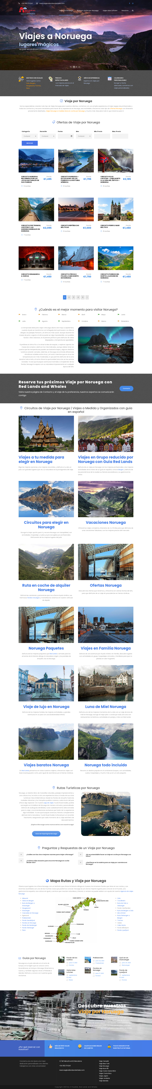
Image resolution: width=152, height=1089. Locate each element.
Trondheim (121, 901)
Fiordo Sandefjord (28, 920)
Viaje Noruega (104, 1066)
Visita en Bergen (28, 901)
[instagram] (132, 3)
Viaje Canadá (104, 1061)
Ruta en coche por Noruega (88, 10)
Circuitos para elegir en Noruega (46, 525)
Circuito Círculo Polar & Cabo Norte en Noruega (70, 276)
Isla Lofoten (121, 913)
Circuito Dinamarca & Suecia (30, 275)
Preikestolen (26, 918)
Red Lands (53, 654)
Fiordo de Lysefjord (123, 971)
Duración (43, 131)
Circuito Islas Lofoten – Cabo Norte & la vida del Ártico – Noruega (110, 179)
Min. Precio (98, 131)
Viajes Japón (103, 1076)
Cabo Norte (121, 925)
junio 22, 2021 (100, 961)
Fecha (60, 131)
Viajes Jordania (104, 1078)
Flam (28, 88)
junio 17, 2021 (73, 963)
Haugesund (30, 86)
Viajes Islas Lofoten (110, 10)
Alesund (25, 898)
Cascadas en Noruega (30, 913)
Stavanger (26, 911)
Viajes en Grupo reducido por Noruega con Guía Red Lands (105, 459)
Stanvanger (126, 965)
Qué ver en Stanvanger (124, 959)
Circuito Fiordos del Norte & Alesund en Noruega (110, 276)
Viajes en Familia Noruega (106, 648)
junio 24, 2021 (126, 963)
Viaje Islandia (103, 1081)
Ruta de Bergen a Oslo (125, 911)
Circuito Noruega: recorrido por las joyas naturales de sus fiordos (30, 179)
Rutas (71, 980)
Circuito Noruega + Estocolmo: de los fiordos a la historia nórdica (70, 179)
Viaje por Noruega (66, 10)
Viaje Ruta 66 (103, 1068)
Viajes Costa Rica (105, 1073)
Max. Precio (116, 131)
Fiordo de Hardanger (29, 925)
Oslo (119, 898)
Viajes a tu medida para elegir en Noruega (41, 459)
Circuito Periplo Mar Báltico (110, 226)
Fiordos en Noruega (29, 923)
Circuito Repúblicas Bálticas (70, 226)
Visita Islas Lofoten (70, 971)
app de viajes (49, 803)
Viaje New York (104, 1064)
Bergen (120, 470)
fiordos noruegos (33, 598)
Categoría (26, 131)
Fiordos (71, 965)
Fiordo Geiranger (28, 928)
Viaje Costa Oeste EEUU (107, 1071)
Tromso (120, 920)
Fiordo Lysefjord (123, 930)
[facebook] (129, 3)
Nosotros (125, 10)
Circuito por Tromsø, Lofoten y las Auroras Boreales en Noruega (31, 228)
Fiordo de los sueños (71, 959)
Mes (77, 131)
